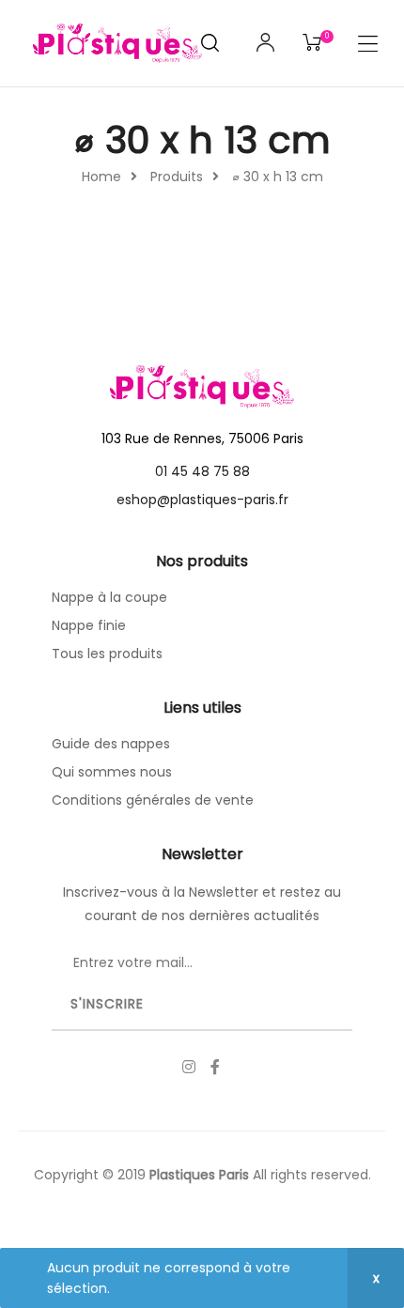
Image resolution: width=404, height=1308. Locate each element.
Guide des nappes (111, 743)
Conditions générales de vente (153, 800)
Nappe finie (89, 625)
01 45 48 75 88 (202, 471)
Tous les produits (107, 653)
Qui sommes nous (112, 771)
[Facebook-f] (215, 1066)
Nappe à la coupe (109, 597)
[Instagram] (188, 1066)
